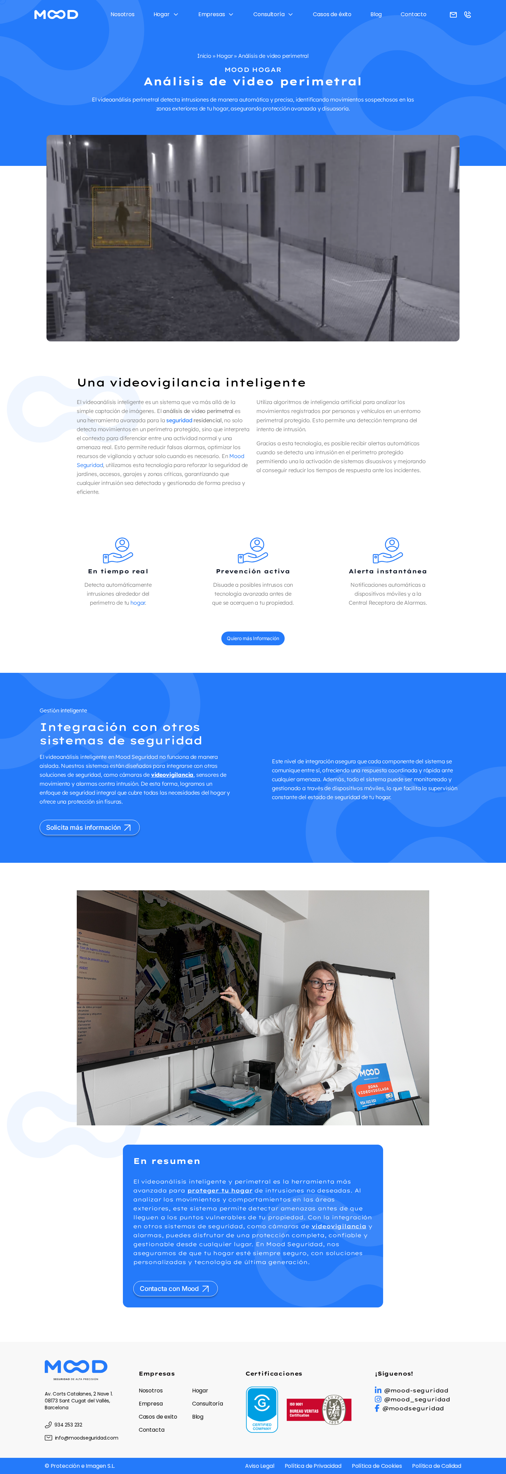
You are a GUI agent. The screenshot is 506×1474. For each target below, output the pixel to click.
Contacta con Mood (169, 1289)
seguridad (179, 420)
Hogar (162, 14)
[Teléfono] (453, 14)
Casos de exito (158, 1417)
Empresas (211, 14)
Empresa (151, 1404)
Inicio (204, 55)
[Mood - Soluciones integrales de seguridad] (56, 14)
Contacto (413, 14)
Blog (376, 14)
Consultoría (268, 14)
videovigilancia (172, 774)
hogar (137, 602)
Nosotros (122, 14)
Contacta (152, 1430)
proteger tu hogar (220, 1190)
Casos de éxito (332, 14)
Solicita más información (83, 827)
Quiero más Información (253, 638)
